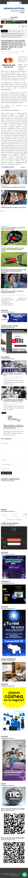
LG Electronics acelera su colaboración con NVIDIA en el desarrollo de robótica (13, 400)
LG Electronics (10, 404)
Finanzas (8, 361)
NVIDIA (15, 404)
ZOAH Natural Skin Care (12, 378)
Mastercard (16, 53)
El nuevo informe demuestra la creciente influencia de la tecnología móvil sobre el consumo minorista (7, 301)
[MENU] (1, 26)
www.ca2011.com (5, 107)
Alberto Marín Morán (14, 51)
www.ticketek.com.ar (6, 89)
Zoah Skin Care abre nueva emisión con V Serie (13, 374)
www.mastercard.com (21, 162)
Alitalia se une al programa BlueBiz (21, 298)
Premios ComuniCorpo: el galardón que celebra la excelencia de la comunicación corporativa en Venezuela (13, 427)
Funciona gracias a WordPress (8, 874)
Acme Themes (14, 875)
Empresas (4, 361)
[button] (24, 874)
